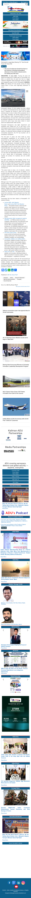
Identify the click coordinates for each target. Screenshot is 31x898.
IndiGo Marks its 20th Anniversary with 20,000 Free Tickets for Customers (15, 419)
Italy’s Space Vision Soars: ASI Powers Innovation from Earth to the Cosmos (14, 392)
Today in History (15, 476)
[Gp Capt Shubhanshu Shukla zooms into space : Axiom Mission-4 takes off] (15, 789)
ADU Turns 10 (15, 479)
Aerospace (6, 277)
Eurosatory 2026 (15, 470)
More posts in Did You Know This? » (23, 286)
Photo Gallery (15, 18)
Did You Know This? (13, 275)
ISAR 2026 (15, 16)
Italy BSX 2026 (15, 33)
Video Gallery (15, 19)
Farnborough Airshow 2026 (15, 36)
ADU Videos (15, 482)
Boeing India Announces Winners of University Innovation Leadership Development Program (16, 365)
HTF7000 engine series (10, 232)
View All (4, 526)
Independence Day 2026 (15, 13)
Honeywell (19, 279)
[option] (8, 437)
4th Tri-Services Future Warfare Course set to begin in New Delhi (15, 338)
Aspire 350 (7, 251)
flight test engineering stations (9, 279)
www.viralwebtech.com (21, 882)
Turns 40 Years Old (7, 280)
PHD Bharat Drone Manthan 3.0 (15, 30)
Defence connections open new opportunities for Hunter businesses (16, 311)
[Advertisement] (15, 849)
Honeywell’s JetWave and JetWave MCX (14, 239)
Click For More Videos (15, 832)
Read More (5, 507)
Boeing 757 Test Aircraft (19, 277)
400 (13, 251)
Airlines (11, 277)
